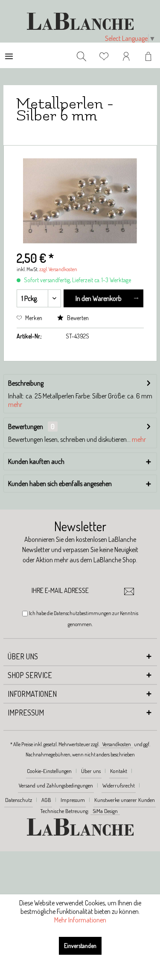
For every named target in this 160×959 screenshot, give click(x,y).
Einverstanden (80, 945)
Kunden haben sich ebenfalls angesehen (60, 483)
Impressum (73, 799)
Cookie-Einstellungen (49, 770)
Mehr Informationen (80, 920)
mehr (15, 404)
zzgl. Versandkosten (58, 269)
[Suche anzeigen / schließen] (81, 55)
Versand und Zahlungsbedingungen (56, 785)
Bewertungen (25, 426)
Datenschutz (18, 799)
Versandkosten (116, 744)
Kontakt (118, 770)
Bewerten (77, 317)
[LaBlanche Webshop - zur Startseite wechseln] (80, 21)
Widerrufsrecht (118, 785)
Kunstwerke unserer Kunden (124, 799)
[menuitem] (9, 55)
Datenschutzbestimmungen (82, 613)
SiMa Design (105, 810)
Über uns (91, 770)
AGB (46, 799)
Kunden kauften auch (36, 461)
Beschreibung (26, 383)
